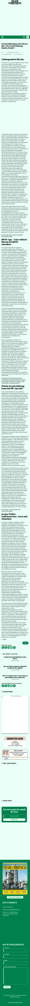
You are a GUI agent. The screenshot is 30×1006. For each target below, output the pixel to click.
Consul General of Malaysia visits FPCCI (15, 657)
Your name (6, 948)
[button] (2, 37)
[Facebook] (11, 647)
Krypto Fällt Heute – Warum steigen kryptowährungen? (12, 235)
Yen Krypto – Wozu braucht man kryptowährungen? (11, 510)
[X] (6, 647)
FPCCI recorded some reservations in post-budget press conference (15, 676)
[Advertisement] (15, 20)
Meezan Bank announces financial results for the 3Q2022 (15, 667)
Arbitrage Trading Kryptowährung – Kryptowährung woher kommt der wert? (13, 378)
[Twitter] (27, 37)
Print (25, 642)
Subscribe (14, 819)
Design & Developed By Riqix (15, 1002)
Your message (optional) (9, 967)
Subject (5, 960)
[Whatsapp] (3, 647)
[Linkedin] (8, 647)
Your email (6, 954)
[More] (14, 647)
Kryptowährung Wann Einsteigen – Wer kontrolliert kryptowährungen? (13, 382)
